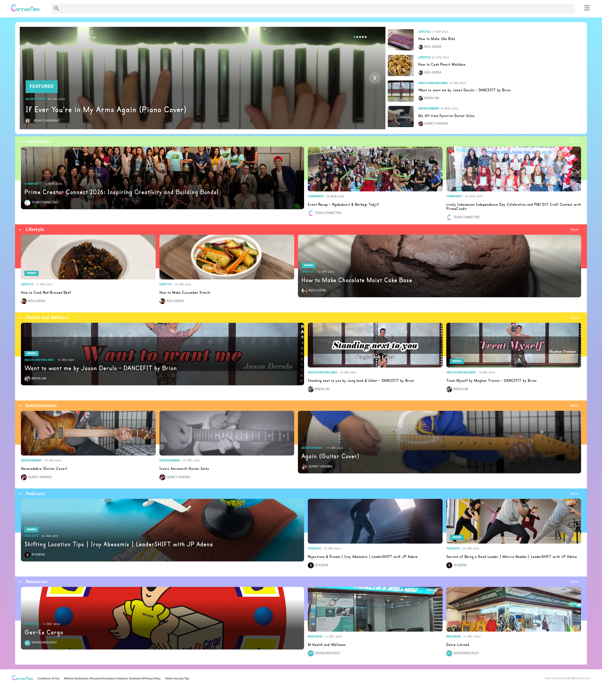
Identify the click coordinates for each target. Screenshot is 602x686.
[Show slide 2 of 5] (375, 78)
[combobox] (313, 8)
